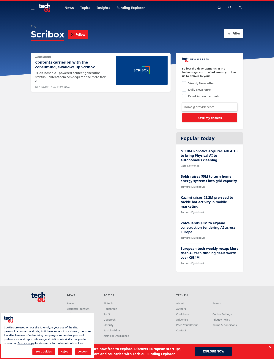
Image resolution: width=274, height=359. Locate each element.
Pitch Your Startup (187, 325)
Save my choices (210, 118)
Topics (85, 7)
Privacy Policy (221, 319)
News (69, 7)
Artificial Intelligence (116, 336)
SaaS (106, 314)
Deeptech (109, 319)
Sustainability (111, 330)
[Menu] (32, 9)
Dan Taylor (41, 87)
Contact (181, 330)
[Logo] (46, 7)
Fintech (108, 303)
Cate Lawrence (190, 166)
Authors (181, 309)
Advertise (182, 319)
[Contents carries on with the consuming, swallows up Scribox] (142, 70)
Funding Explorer (130, 7)
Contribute (182, 314)
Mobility (108, 325)
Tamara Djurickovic (193, 186)
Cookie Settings (222, 314)
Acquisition (43, 57)
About (180, 303)
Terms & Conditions (224, 325)
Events (216, 303)
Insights (103, 7)
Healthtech (110, 309)
